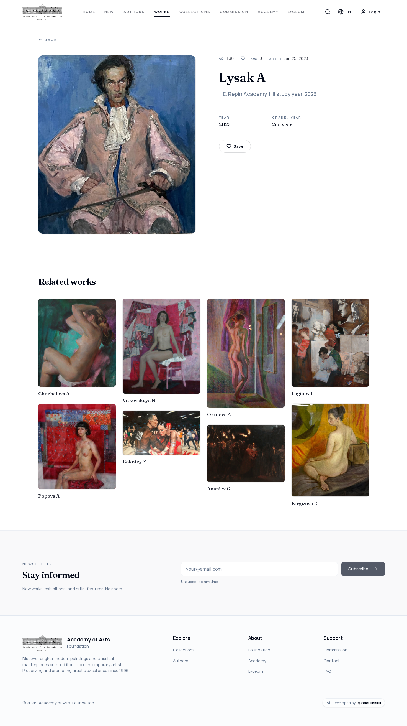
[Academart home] (42, 12)
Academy (268, 11)
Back (51, 39)
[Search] (328, 11)
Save (238, 146)
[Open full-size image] (117, 144)
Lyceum (296, 11)
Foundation (259, 650)
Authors (134, 11)
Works (162, 11)
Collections (194, 11)
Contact (332, 660)
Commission (234, 11)
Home (89, 11)
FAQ (327, 671)
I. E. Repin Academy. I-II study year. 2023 (267, 94)
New (109, 11)
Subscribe (358, 568)
